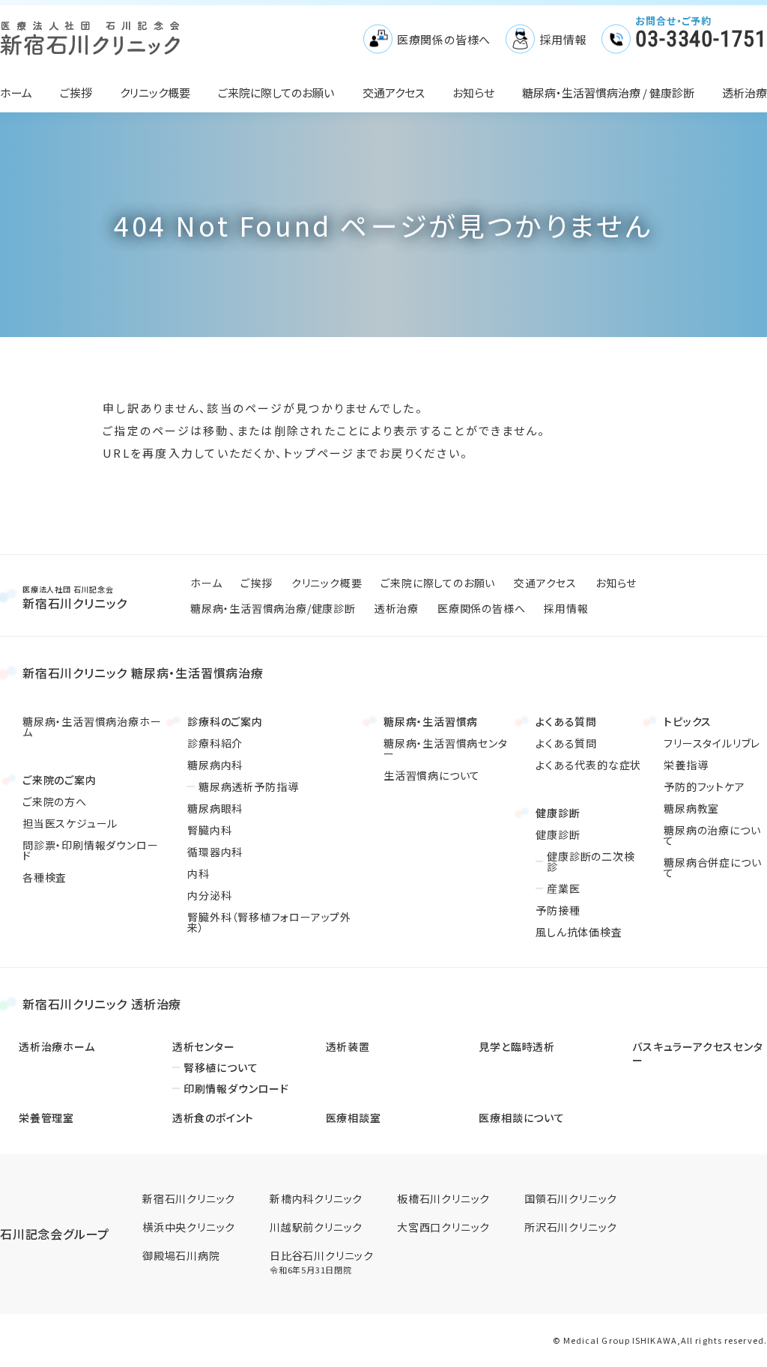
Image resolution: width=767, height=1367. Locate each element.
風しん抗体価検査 (579, 932)
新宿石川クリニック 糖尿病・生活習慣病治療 (143, 673)
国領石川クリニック (570, 1198)
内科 (198, 873)
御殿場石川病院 (181, 1256)
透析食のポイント (213, 1117)
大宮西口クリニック (443, 1227)
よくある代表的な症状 (588, 765)
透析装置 (348, 1046)
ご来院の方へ (54, 801)
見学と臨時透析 (517, 1046)
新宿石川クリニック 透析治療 (101, 1004)
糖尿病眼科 (215, 808)
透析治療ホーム (57, 1046)
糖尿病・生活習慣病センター (446, 748)
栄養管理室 (46, 1117)
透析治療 (744, 92)
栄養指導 (686, 765)
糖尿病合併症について (712, 867)
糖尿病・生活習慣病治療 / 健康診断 (608, 92)
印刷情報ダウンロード (236, 1088)
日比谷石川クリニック (322, 1262)
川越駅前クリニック (316, 1227)
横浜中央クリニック (188, 1227)
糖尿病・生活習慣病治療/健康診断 (273, 608)
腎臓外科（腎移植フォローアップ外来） (269, 922)
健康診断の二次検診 (590, 861)
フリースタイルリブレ (712, 743)
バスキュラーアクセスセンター (697, 1053)
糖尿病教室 (691, 808)
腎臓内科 (209, 830)
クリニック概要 (155, 92)
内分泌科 (209, 895)
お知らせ (473, 92)
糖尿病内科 (215, 765)
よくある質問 (566, 743)
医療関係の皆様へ (444, 39)
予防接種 (558, 910)
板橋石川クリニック (443, 1198)
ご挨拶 (76, 92)
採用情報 (562, 39)
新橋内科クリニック (316, 1198)
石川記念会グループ (54, 1234)
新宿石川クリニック (74, 597)
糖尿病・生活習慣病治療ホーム (91, 726)
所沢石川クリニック (570, 1227)
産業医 (563, 888)
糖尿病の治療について (712, 835)
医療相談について (521, 1117)
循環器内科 (215, 851)
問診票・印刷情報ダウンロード (90, 850)
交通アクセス (394, 92)
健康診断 (558, 834)
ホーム (16, 92)
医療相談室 (353, 1117)
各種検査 (44, 877)
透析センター (203, 1046)
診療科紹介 (215, 743)
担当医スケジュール (70, 823)
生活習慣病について (432, 775)
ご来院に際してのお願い (276, 92)
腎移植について (221, 1067)
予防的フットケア (704, 786)
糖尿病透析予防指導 (248, 786)
